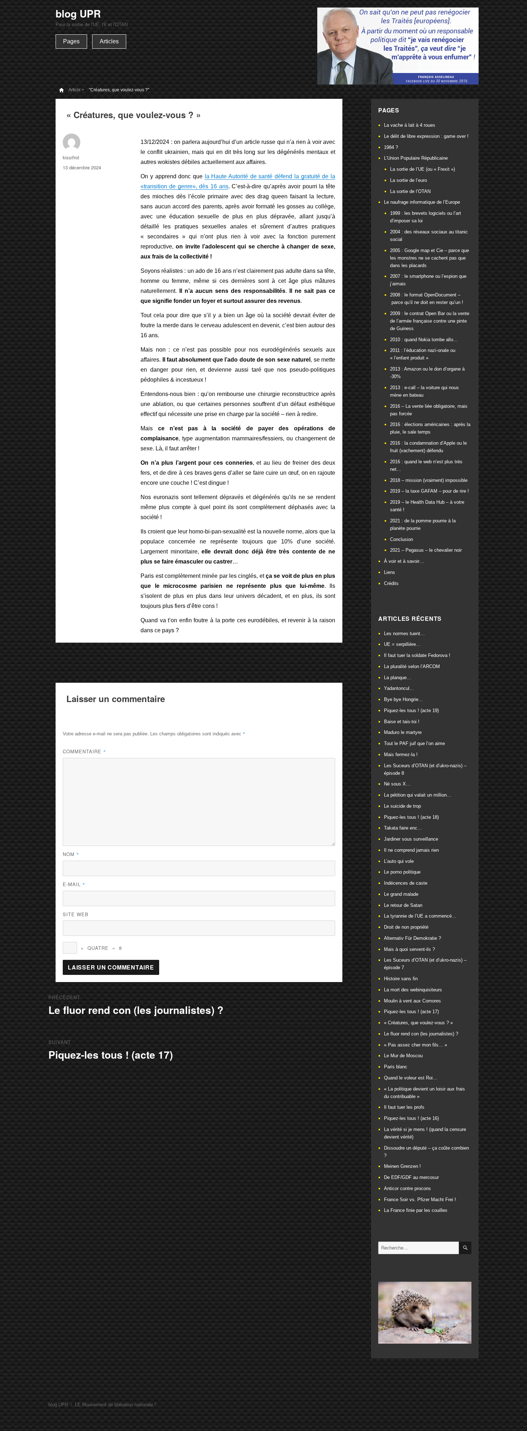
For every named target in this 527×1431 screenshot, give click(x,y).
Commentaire (84, 751)
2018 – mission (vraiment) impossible (428, 480)
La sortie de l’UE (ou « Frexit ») (422, 169)
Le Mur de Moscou (403, 1055)
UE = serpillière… (402, 644)
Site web (76, 914)
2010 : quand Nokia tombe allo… (424, 339)
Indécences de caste (405, 883)
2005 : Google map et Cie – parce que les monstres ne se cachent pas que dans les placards (429, 258)
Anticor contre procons (407, 1188)
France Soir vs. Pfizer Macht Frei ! (420, 1199)
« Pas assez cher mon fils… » (415, 1045)
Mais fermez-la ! (401, 754)
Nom (71, 854)
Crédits (391, 583)
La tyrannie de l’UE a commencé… (420, 916)
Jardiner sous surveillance (411, 839)
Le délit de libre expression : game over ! (426, 136)
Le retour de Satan (403, 905)
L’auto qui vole (399, 861)
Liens (389, 572)
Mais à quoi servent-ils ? (409, 949)
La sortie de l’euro (408, 180)
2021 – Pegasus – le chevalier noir (426, 550)
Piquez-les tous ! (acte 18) (411, 817)
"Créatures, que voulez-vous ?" (119, 89)
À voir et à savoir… (404, 561)
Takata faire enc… (403, 828)
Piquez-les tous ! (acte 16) (411, 1118)
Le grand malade (401, 894)
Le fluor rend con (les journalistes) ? (421, 1033)
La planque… (397, 677)
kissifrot (71, 157)
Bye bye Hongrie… (403, 699)
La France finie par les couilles (415, 1210)
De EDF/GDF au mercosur (411, 1177)
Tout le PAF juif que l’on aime (414, 743)
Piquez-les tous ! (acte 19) (411, 710)
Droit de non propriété (406, 927)
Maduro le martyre (403, 732)
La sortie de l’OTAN (410, 191)
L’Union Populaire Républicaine (416, 158)
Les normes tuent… (404, 633)
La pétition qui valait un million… (417, 795)
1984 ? (391, 147)
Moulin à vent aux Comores (412, 1001)
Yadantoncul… (399, 688)
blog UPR (78, 13)
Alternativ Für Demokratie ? (412, 938)
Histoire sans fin (401, 978)
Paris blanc (395, 1066)
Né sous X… (397, 784)
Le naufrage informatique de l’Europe (422, 202)
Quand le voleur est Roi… (410, 1077)
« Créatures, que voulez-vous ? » (418, 1022)
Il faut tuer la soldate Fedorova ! (417, 655)
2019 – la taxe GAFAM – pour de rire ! (429, 491)
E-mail (74, 884)
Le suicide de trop (402, 806)
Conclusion (401, 539)
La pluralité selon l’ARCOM (412, 666)
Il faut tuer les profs (404, 1107)
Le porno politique (402, 872)
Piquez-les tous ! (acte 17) (411, 1011)
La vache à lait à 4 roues (409, 125)
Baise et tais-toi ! (401, 721)
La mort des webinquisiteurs (413, 989)
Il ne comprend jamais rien (411, 850)
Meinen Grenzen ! (402, 1166)
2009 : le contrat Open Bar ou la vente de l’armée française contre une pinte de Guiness (429, 321)
